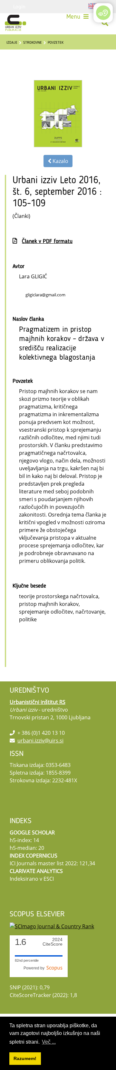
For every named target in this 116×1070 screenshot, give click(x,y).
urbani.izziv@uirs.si (40, 740)
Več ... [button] (49, 1042)
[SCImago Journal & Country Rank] (52, 925)
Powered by (35, 968)
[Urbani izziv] (15, 23)
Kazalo (59, 161)
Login (19, 6)
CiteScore (53, 942)
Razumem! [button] (25, 1058)
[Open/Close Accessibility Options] (103, 12)
